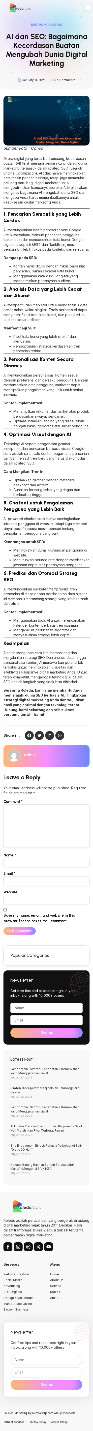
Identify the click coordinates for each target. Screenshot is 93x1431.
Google (75, 230)
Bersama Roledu (18, 690)
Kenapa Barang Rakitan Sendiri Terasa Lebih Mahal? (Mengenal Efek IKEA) (42, 1167)
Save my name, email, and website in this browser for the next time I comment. (39, 918)
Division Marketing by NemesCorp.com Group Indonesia (39, 1413)
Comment (13, 801)
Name (9, 855)
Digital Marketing (46, 25)
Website (10, 892)
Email (9, 873)
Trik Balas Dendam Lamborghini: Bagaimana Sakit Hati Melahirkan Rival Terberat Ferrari (46, 1128)
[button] (88, 7)
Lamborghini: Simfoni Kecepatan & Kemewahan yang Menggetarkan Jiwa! (44, 1071)
